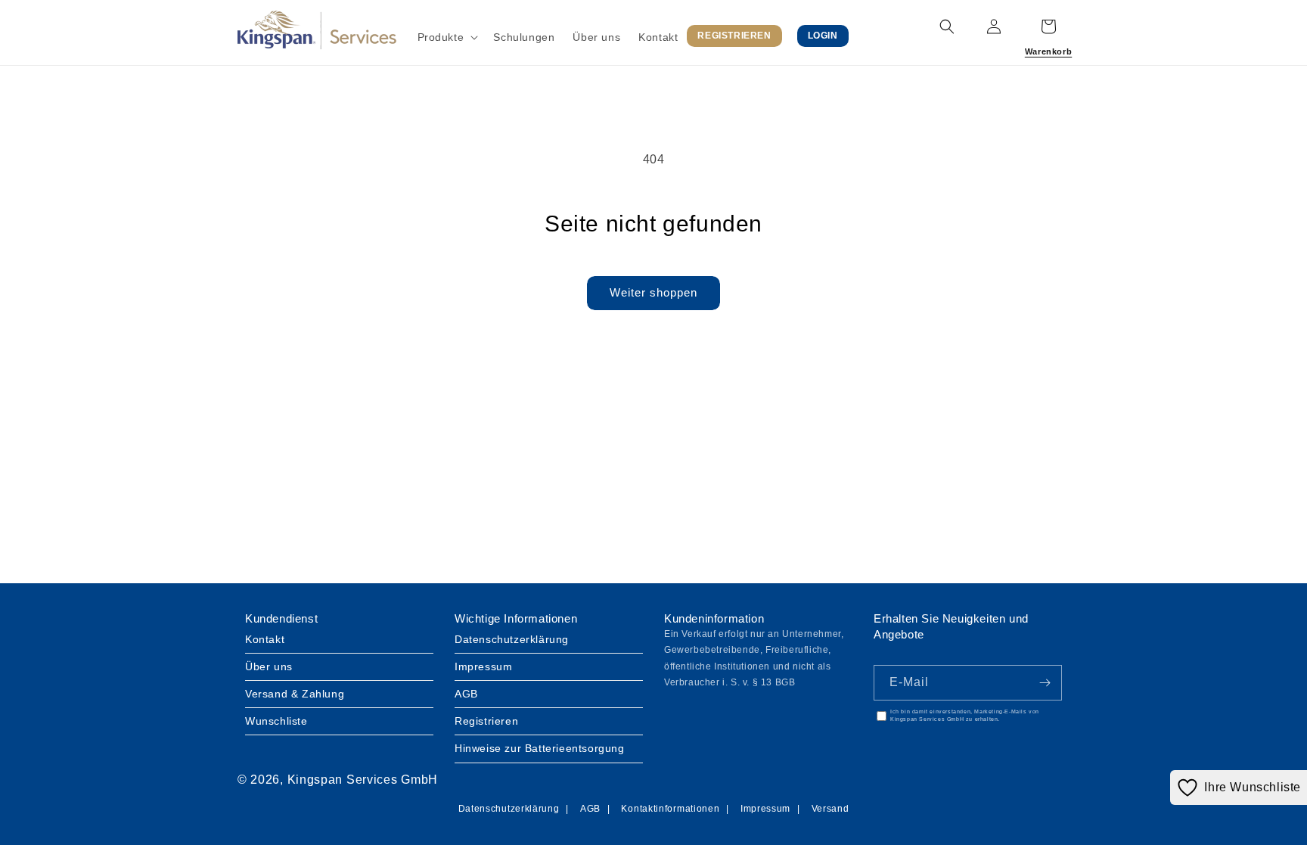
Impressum (483, 666)
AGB (466, 694)
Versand (830, 808)
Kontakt (264, 639)
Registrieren (486, 721)
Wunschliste (276, 721)
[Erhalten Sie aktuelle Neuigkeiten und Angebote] (1044, 683)
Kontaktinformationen (670, 808)
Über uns (269, 666)
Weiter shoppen (653, 292)
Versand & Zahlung (294, 694)
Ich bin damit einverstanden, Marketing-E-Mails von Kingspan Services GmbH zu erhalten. (964, 715)
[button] (446, 37)
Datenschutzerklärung (512, 639)
